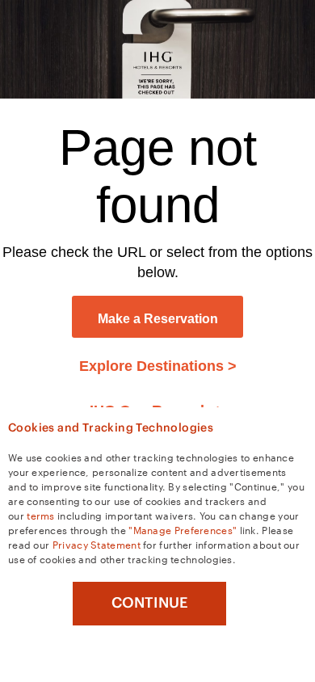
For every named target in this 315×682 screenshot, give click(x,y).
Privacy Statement (96, 544)
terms (41, 514)
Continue (149, 603)
